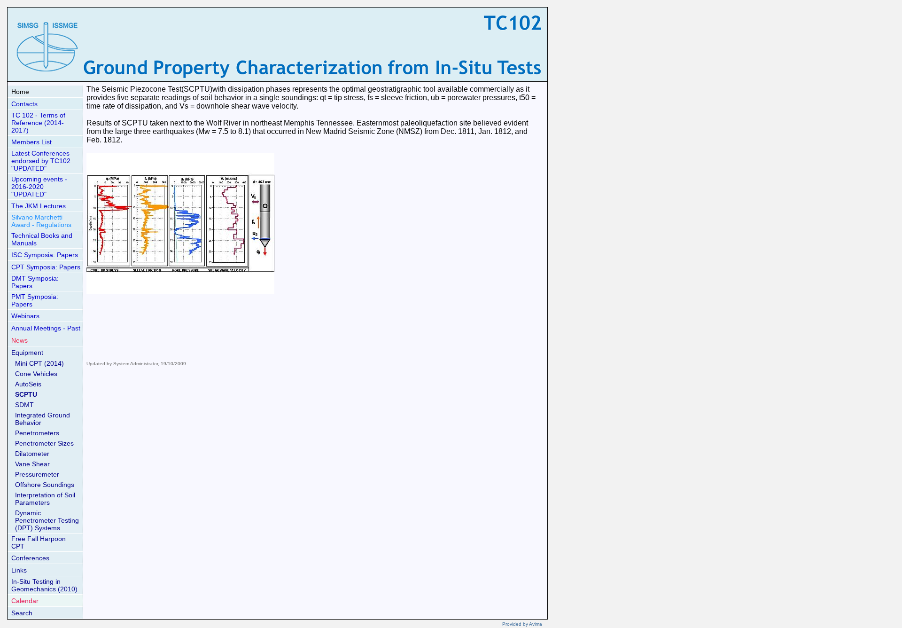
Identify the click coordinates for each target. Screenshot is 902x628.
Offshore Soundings (44, 484)
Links (19, 570)
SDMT (24, 404)
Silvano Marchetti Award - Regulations (41, 220)
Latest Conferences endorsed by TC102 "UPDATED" (40, 160)
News (19, 340)
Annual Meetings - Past (45, 328)
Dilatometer (32, 453)
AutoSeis (28, 384)
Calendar (25, 600)
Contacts (24, 104)
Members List (31, 142)
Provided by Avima (522, 624)
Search (21, 613)
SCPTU (26, 394)
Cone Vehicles (36, 373)
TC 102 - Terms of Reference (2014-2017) (38, 122)
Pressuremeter (37, 474)
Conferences (30, 558)
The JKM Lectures (38, 206)
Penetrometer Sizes (44, 443)
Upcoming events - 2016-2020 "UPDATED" (39, 186)
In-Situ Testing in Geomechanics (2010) (44, 585)
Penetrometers (37, 433)
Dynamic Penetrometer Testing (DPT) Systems (47, 520)
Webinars (25, 316)
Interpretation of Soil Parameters (45, 498)
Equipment (27, 352)
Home (20, 91)
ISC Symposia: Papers (44, 255)
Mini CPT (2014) (39, 363)
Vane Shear (32, 464)
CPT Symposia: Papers (45, 267)
